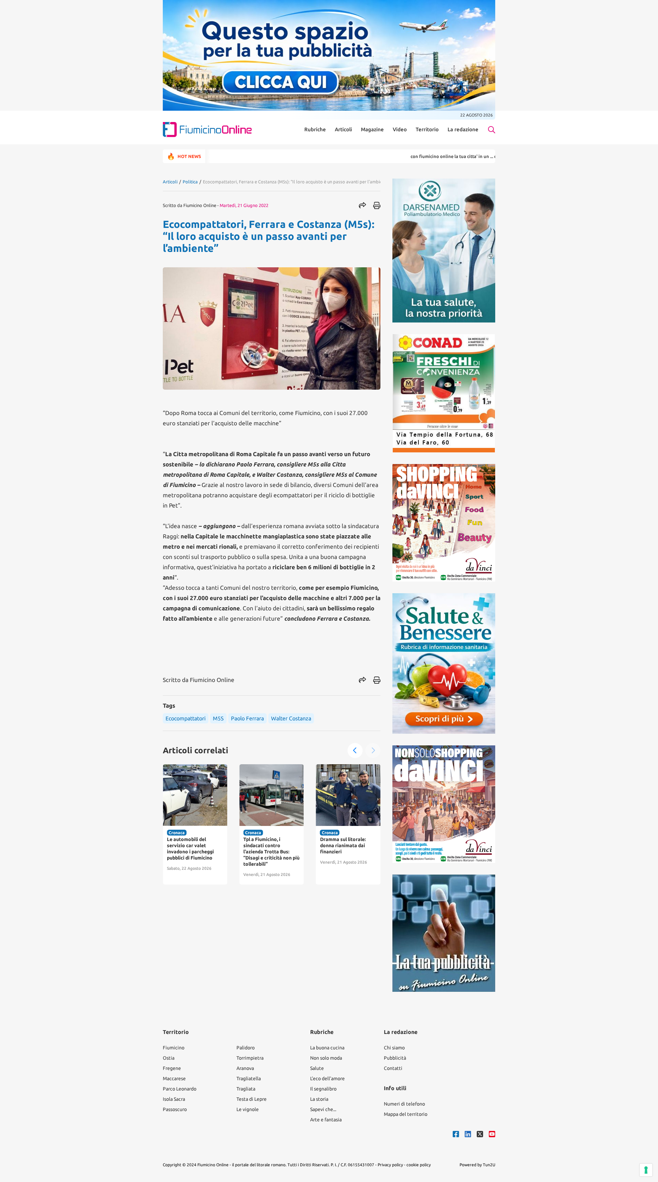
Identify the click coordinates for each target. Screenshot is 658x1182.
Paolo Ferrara (247, 718)
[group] (195, 824)
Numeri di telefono (404, 1104)
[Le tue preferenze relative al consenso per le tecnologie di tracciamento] (646, 1170)
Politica (190, 181)
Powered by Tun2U (477, 1164)
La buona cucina (327, 1047)
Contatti (393, 1068)
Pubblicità (395, 1058)
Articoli (343, 129)
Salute (317, 1068)
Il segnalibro (323, 1089)
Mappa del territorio (405, 1114)
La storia (319, 1099)
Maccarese (174, 1078)
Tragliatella (248, 1078)
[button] (355, 750)
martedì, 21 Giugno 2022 (244, 205)
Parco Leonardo (179, 1089)
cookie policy (418, 1164)
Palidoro (245, 1047)
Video (400, 129)
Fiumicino (173, 1047)
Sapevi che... (323, 1109)
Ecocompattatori (186, 718)
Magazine (372, 129)
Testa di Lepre (251, 1099)
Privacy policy (390, 1164)
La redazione (463, 129)
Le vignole (247, 1109)
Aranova (245, 1068)
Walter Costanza (291, 718)
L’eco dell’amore (327, 1078)
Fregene (172, 1068)
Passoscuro (175, 1109)
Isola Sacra (174, 1099)
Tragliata (245, 1089)
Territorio (427, 129)
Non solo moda (326, 1058)
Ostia (168, 1058)
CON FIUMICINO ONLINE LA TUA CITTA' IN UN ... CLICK (420, 156)
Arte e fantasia (326, 1119)
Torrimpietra (250, 1058)
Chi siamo (394, 1047)
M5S (218, 718)
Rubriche (315, 129)
